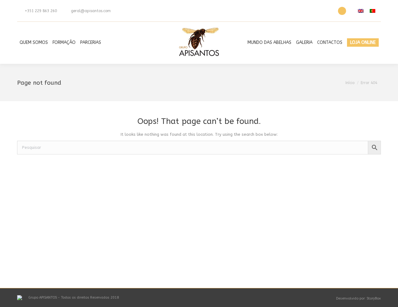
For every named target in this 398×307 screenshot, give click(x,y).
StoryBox (374, 298)
